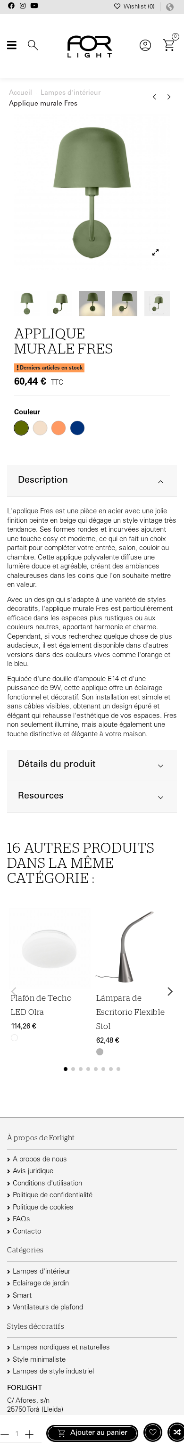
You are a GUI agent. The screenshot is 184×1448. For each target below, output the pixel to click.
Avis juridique (33, 1171)
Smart (22, 1296)
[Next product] (169, 100)
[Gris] (99, 1051)
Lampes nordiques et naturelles (61, 1347)
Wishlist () (139, 7)
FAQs (21, 1219)
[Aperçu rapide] (82, 959)
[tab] (92, 481)
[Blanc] (14, 1037)
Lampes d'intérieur (41, 1271)
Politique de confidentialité (52, 1195)
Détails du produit (57, 764)
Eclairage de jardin (41, 1283)
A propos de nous (40, 1159)
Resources (41, 796)
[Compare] (82, 941)
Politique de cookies (43, 1207)
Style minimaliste (39, 1360)
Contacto (27, 1231)
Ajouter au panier (98, 1433)
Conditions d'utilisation (47, 1183)
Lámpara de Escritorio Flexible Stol (130, 1012)
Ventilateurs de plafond (48, 1307)
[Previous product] (156, 100)
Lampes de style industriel (53, 1371)
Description (43, 480)
